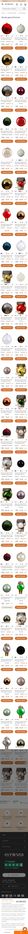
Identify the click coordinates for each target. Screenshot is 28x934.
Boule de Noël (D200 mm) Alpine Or (6, 194)
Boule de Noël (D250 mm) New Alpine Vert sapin (21, 412)
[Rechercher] (24, 8)
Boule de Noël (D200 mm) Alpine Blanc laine (21, 38)
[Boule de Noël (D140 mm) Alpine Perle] (7, 152)
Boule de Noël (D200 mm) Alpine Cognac (20, 225)
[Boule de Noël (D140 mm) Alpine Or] (7, 59)
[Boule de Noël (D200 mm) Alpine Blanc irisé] (21, 277)
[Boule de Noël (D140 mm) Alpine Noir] (21, 463)
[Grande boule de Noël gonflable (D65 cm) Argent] (7, 743)
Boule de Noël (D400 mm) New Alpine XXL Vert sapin (6, 505)
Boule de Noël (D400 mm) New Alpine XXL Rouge (20, 319)
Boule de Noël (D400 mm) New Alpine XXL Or (20, 381)
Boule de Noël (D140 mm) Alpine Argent (6, 318)
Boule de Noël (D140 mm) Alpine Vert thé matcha (6, 723)
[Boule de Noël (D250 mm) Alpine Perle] (21, 432)
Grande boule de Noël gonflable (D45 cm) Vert (21, 599)
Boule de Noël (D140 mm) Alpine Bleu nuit (20, 69)
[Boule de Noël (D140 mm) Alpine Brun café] (21, 339)
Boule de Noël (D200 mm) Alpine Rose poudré (6, 381)
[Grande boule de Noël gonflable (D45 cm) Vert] (21, 587)
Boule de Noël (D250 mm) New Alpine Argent (6, 785)
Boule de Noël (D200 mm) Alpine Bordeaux (21, 100)
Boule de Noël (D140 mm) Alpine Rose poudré (20, 692)
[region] (14, 13)
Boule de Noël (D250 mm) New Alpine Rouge (20, 195)
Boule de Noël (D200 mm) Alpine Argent (6, 100)
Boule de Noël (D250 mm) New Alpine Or (6, 287)
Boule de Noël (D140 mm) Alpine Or (6, 69)
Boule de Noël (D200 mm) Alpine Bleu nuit (6, 256)
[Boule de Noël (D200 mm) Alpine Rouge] (21, 121)
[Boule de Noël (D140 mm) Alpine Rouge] (7, 28)
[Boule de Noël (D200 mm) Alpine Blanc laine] (21, 28)
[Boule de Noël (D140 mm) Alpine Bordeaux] (7, 556)
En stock (3, 41)
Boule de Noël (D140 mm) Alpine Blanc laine (21, 163)
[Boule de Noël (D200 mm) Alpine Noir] (21, 650)
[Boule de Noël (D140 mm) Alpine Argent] (7, 308)
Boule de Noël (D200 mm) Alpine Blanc (6, 349)
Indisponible (7, 600)
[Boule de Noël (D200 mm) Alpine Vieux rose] (21, 494)
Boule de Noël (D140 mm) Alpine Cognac (6, 691)
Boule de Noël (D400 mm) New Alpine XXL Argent (6, 474)
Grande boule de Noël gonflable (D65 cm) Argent (7, 754)
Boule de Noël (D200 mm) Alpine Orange (6, 411)
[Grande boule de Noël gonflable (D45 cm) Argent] (7, 650)
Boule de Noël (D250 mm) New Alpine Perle (21, 784)
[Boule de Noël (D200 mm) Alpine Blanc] (7, 339)
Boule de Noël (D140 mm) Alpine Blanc (20, 256)
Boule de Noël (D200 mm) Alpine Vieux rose (21, 504)
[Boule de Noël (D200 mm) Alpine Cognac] (21, 214)
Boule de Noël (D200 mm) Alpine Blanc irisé (21, 287)
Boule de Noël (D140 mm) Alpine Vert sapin (7, 131)
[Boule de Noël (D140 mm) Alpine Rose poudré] (21, 681)
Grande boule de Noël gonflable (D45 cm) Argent (7, 661)
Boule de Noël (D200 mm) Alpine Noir (20, 660)
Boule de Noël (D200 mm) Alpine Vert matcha (6, 599)
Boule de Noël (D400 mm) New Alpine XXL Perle (20, 630)
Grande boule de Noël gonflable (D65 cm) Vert (21, 723)
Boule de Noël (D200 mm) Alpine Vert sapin (7, 535)
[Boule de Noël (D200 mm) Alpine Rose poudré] (7, 370)
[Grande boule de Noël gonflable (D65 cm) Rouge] (7, 214)
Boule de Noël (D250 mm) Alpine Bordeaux (7, 442)
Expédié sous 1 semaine (7, 134)
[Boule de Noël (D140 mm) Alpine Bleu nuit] (21, 59)
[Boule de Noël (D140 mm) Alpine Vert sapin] (7, 121)
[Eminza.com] (9, 4)
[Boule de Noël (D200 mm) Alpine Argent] (7, 90)
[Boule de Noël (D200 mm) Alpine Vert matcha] (7, 587)
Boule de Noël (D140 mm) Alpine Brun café (21, 349)
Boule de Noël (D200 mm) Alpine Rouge (20, 131)
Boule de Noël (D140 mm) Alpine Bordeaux (7, 567)
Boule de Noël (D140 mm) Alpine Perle (6, 163)
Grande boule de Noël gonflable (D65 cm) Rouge (7, 226)
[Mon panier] (25, 5)
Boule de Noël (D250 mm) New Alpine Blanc (20, 536)
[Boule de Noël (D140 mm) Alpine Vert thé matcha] (7, 712)
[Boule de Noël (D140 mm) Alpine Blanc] (21, 246)
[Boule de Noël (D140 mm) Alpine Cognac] (7, 681)
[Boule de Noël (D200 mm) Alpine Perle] (21, 556)
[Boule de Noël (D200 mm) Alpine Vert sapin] (7, 525)
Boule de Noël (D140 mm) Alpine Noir (20, 473)
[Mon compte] (17, 5)
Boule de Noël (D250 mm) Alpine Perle (20, 442)
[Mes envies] (21, 5)
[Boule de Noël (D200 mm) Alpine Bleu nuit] (7, 246)
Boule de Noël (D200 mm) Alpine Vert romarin (20, 754)
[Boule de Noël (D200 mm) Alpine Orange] (7, 401)
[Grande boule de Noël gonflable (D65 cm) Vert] (21, 712)
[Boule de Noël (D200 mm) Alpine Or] (7, 183)
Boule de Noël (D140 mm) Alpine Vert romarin (6, 630)
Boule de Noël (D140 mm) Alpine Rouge (6, 38)
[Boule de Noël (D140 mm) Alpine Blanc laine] (21, 152)
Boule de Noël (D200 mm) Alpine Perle (20, 567)
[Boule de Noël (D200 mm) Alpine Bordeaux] (21, 90)
